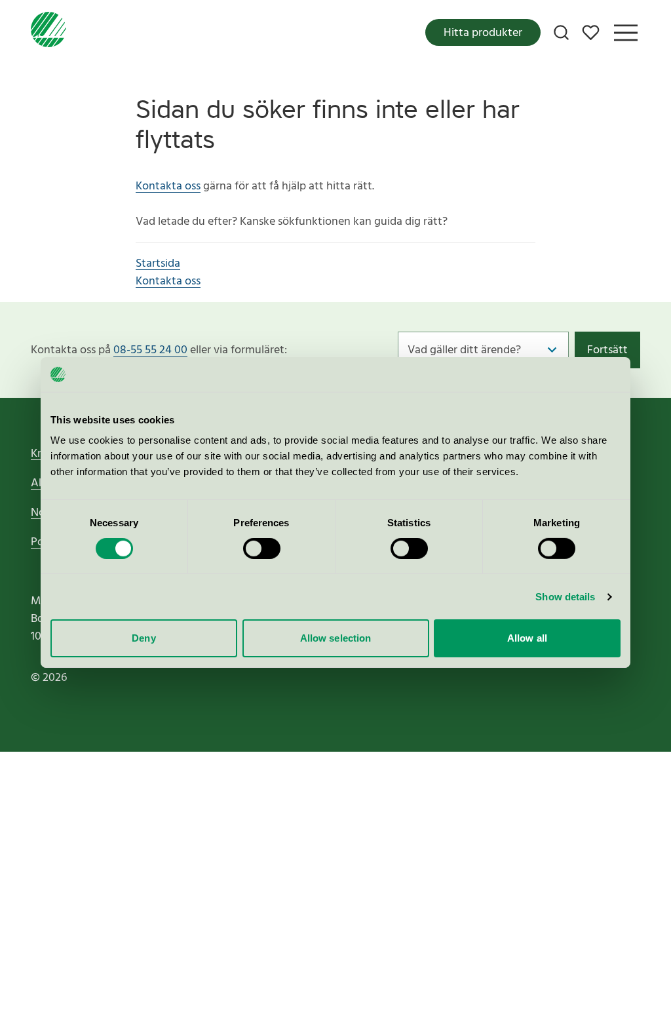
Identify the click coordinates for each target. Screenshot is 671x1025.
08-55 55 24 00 (150, 350)
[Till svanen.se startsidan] (48, 32)
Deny (143, 638)
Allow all (527, 638)
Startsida (158, 263)
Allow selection (336, 638)
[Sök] (561, 32)
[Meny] (625, 33)
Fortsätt (607, 350)
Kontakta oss (168, 186)
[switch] (261, 548)
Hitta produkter (483, 33)
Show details (565, 596)
